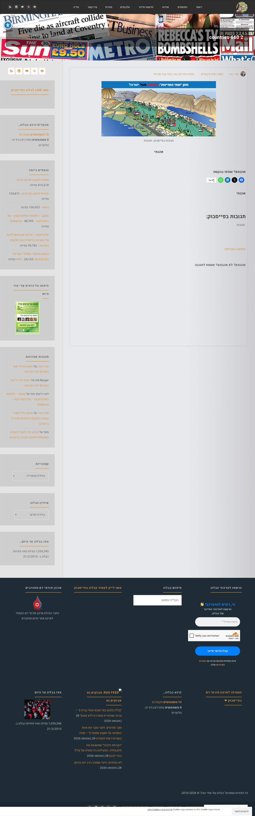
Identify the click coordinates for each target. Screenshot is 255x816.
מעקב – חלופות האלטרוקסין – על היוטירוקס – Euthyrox (27, 399)
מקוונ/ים (34, 134)
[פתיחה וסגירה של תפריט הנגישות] (8, 25)
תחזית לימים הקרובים (35, 193)
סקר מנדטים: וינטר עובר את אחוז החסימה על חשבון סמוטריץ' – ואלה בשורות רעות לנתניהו (100, 732)
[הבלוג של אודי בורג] (241, 7)
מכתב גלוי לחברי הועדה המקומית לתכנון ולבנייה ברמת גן (30, 418)
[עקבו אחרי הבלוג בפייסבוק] (34, 7)
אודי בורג (43, 366)
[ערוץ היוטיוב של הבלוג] (22, 7)
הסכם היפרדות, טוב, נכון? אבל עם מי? (51, 35)
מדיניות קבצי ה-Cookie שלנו (160, 809)
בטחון (74, 35)
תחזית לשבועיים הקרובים (33, 180)
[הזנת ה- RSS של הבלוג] (10, 7)
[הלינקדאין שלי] (16, 7)
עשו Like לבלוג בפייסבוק (30, 90)
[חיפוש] (65, 7)
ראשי (45, 207)
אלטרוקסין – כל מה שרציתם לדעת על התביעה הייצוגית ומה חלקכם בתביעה (28, 240)
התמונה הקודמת (235, 249)
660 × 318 (216, 74)
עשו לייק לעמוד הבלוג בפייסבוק (98, 588)
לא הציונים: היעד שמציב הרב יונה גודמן (98, 762)
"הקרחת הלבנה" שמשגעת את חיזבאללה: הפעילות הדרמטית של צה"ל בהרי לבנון (98, 750)
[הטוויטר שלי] (28, 7)
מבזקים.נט (114, 700)
